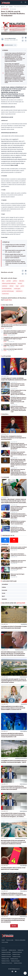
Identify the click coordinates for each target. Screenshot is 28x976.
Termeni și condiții (9, 940)
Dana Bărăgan (23, 865)
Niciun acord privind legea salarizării (13, 349)
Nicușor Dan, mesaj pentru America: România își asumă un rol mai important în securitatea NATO (13, 437)
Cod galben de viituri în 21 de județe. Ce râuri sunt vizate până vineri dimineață (14, 627)
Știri (6, 6)
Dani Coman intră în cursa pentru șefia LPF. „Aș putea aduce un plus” (15, 251)
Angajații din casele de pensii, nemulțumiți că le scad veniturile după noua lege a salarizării (15, 339)
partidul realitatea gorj (8, 291)
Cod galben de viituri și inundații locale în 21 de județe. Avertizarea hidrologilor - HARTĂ (14, 761)
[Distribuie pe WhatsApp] (22, 40)
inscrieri (20, 283)
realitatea (4, 286)
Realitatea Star (20, 950)
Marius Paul (12, 38)
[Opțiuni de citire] (25, 973)
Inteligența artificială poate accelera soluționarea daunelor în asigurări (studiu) (13, 894)
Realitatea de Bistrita (18, 963)
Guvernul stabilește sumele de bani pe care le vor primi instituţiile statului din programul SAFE (19, 508)
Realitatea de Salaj (5, 958)
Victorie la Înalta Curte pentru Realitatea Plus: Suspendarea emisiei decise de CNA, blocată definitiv (13, 920)
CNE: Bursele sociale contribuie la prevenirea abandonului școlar (19, 548)
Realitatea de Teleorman (6, 956)
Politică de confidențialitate (20, 940)
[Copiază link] (22, 37)
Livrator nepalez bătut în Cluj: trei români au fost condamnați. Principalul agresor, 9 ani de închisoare (15, 256)
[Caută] (21, 2)
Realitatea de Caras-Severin (7, 963)
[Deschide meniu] (25, 2)
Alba (3, 281)
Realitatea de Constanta (6, 954)
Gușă (17, 286)
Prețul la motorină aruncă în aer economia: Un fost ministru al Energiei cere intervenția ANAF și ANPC (19, 516)
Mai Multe (14, 925)
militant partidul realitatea (9, 283)
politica (15, 281)
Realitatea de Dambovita (17, 952)
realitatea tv (19, 291)
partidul (9, 281)
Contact (3, 940)
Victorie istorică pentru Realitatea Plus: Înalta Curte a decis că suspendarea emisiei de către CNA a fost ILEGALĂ (14, 787)
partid (22, 286)
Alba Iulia (21, 281)
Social (2, 328)
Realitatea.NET (4, 950)
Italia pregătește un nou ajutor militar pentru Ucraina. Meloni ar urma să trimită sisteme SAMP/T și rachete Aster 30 (13, 708)
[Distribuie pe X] (25, 40)
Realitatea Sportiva (12, 950)
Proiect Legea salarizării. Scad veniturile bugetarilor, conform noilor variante (15, 344)
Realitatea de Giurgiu (16, 956)
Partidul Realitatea (7, 288)
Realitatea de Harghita (15, 960)
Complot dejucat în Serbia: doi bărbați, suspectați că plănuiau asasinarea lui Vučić (15, 246)
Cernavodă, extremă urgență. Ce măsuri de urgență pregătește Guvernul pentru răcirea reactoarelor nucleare (14, 680)
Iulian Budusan (23, 677)
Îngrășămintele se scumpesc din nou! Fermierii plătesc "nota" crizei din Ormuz (18, 523)
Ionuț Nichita (24, 624)
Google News (8, 300)
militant (11, 286)
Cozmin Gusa (5, 293)
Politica (5, 335)
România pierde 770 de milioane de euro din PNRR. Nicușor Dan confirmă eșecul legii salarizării (18, 529)
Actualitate (11, 6)
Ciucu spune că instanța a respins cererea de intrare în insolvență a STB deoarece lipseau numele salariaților (15, 332)
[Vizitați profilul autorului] (2, 39)
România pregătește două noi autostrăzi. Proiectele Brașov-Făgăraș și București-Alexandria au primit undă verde (15, 262)
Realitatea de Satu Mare (6, 952)
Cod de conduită (5, 942)
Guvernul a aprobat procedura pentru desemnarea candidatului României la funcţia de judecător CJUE (12, 735)
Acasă (3, 6)
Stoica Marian (23, 731)
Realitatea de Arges (16, 954)
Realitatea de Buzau (14, 958)
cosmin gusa (17, 288)
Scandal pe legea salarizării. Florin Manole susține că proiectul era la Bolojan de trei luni (18, 454)
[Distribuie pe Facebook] (25, 37)
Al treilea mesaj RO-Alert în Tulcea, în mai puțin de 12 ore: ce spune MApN (13, 868)
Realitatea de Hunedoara (21, 649)
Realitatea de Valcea (6, 960)
